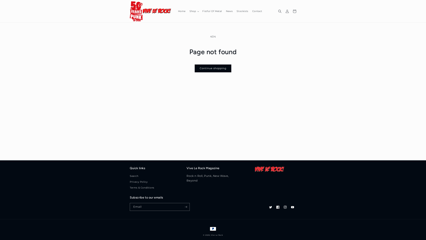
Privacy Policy (139, 181)
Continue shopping (213, 68)
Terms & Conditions (142, 187)
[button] (194, 11)
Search (134, 176)
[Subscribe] (186, 207)
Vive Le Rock (217, 235)
